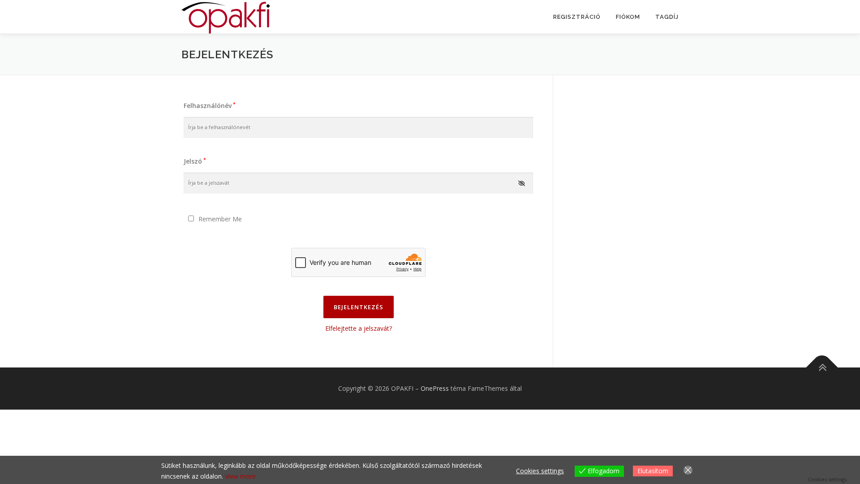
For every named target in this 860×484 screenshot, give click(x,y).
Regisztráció (577, 16)
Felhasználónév (210, 105)
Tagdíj (667, 16)
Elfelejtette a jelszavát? (358, 328)
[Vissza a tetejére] (822, 368)
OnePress (435, 388)
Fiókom (628, 16)
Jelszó (195, 160)
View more (240, 476)
